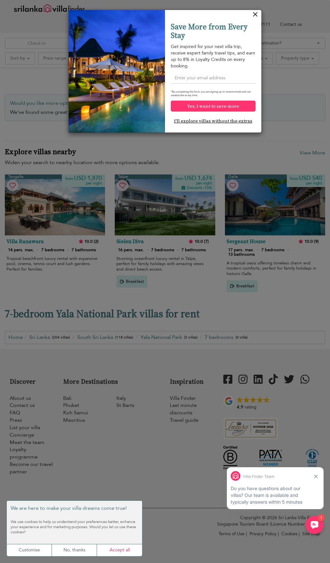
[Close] (255, 16)
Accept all (120, 550)
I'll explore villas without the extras (213, 121)
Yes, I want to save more (213, 106)
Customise (29, 550)
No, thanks (74, 550)
